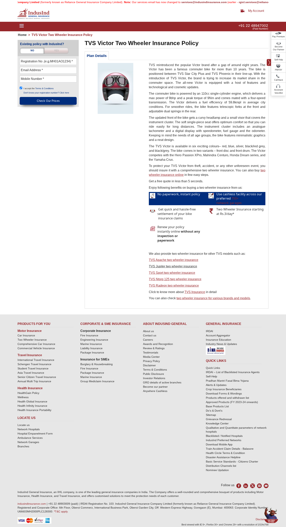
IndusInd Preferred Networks (223, 440)
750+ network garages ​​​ (229, 200)
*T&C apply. (61, 511)
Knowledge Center (217, 423)
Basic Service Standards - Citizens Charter (232, 461)
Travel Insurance (30, 355)
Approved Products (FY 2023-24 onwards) (232, 402)
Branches (23, 446)
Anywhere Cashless (155, 391)
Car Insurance (26, 335)
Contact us (149, 335)
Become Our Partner (278, 48)
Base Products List (217, 406)
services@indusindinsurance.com (195, 2)
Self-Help (278, 59)
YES (56, 50)
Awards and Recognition (158, 344)
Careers (148, 339)
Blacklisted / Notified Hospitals (224, 435)
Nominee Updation (217, 470)
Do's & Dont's (214, 410)
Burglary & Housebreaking (96, 364)
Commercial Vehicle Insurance (36, 348)
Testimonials (150, 352)
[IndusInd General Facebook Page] (238, 485)
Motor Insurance (30, 330)
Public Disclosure (153, 373)
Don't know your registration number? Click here (46, 93)
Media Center (151, 356)
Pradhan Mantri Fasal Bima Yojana (227, 380)
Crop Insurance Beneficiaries (223, 389)
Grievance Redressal (219, 419)
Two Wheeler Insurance (32, 339)
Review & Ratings (154, 348)
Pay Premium (278, 36)
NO (32, 50)
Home (22, 35)
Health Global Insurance (33, 401)
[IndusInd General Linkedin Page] (245, 485)
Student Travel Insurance (33, 368)
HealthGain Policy (28, 392)
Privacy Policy (151, 361)
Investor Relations (154, 378)
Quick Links (213, 367)
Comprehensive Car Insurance (36, 344)
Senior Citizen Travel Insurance (37, 377)
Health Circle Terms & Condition (225, 453)
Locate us (24, 425)
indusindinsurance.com (32, 503)
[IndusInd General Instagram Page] (259, 485)
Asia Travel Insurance (31, 372)
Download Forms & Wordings (224, 393)
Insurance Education (218, 339)
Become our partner (155, 386)
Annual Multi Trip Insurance (34, 381)
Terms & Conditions (44, 88)
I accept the (39, 88)
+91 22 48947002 (253, 26)
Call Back (278, 80)
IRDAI (209, 331)
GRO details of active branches (162, 382)
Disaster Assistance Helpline (223, 457)
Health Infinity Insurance (33, 405)
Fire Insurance (89, 335)
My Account (256, 10)
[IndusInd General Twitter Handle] (252, 485)
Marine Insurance (91, 344)
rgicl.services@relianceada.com (251, 2)
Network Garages (28, 442)
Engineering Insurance (94, 339)
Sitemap (211, 414)
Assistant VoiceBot (278, 91)
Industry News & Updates (221, 344)
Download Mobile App (219, 444)
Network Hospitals (29, 429)
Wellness (23, 397)
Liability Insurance (91, 348)
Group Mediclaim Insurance (97, 381)
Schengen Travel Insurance (34, 364)
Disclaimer (149, 365)
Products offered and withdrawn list (227, 397)
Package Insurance (92, 352)
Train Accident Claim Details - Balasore (230, 448)
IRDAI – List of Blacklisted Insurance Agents (233, 372)
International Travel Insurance (36, 359)
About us (148, 331)
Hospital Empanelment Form (35, 433)
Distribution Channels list (221, 465)
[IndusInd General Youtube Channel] (266, 485)
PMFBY (278, 70)
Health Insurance (30, 388)
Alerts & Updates (216, 385)
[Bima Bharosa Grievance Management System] (215, 350)
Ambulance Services (30, 437)
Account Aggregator (218, 335)
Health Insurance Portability (34, 410)
